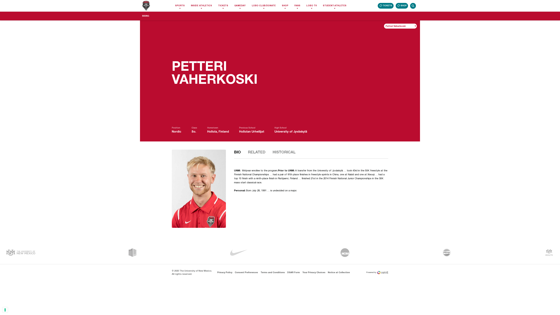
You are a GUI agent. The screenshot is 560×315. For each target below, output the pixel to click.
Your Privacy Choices (313, 273)
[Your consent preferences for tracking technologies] (5, 310)
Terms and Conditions (273, 273)
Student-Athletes (334, 6)
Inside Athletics (201, 6)
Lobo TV (311, 6)
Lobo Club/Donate (264, 6)
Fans (297, 6)
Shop (285, 6)
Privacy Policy (224, 273)
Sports (180, 6)
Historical (284, 152)
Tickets (223, 6)
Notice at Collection (339, 273)
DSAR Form (293, 273)
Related (256, 152)
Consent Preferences (246, 273)
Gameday (240, 6)
